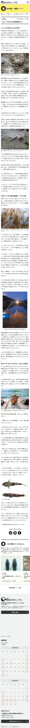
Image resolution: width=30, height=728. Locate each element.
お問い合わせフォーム (15, 721)
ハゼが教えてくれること (19, 14)
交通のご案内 (15, 612)
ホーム (4, 14)
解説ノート (9, 14)
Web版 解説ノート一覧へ (15, 588)
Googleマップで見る (5, 636)
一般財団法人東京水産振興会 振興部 (11, 713)
